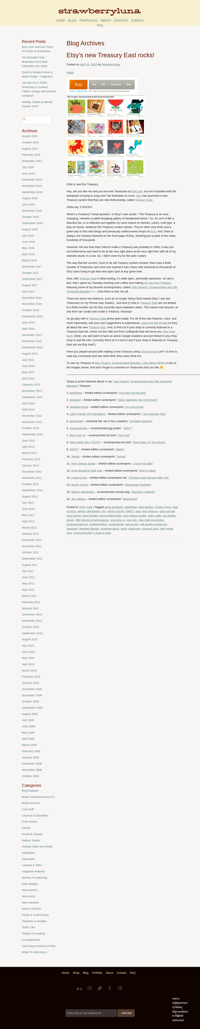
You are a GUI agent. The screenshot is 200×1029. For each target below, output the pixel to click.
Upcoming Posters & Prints (38, 946)
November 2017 (32, 266)
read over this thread (154, 323)
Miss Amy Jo (77, 435)
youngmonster (79, 428)
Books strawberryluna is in (38, 797)
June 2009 (28, 726)
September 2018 (32, 223)
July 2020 (28, 167)
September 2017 (32, 279)
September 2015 (32, 347)
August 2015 (30, 353)
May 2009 (28, 732)
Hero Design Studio (83, 463)
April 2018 (28, 254)
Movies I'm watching (34, 877)
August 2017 (30, 285)
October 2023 (30, 142)
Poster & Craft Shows (35, 914)
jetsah (70, 520)
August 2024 (30, 136)
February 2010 (31, 676)
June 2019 (28, 204)
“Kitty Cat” (123, 435)
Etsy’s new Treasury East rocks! (111, 55)
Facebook (110, 990)
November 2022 (32, 161)
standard (75, 400)
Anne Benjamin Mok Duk (86, 470)
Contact (121, 20)
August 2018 (30, 229)
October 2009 (30, 701)
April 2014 (28, 409)
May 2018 (28, 248)
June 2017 (28, 291)
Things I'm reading (33, 933)
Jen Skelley (78, 499)
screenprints (116, 524)
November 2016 (32, 303)
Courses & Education (35, 815)
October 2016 (30, 310)
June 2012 (28, 508)
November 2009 (32, 695)
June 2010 (28, 651)
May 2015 (28, 372)
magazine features (33, 871)
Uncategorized (31, 939)
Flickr (80, 990)
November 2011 (32, 546)
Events (26, 827)
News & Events (31, 908)
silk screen (132, 524)
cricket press (79, 477)
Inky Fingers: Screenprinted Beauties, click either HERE (130, 363)
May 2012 (28, 515)
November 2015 (32, 341)
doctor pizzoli (79, 484)
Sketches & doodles (34, 921)
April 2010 (28, 664)
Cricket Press (163, 507)
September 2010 (32, 633)
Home (65, 972)
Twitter (100, 990)
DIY (104, 511)
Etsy (139, 195)
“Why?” (127, 428)
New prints (28, 896)
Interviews (28, 859)
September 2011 (32, 558)
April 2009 (28, 738)
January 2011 (30, 608)
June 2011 (28, 577)
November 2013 (32, 422)
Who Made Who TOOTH (85, 442)
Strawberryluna (100, 13)
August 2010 (30, 639)
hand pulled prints (111, 515)
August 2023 (30, 148)
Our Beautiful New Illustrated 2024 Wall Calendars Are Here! (34, 62)
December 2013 (32, 415)
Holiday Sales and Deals (37, 846)
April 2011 (28, 589)
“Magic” (120, 449)
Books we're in (31, 803)
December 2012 (32, 471)
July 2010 (28, 645)
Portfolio (89, 20)
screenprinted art (77, 524)
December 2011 (32, 540)
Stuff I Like (85, 507)
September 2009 (32, 707)
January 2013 (30, 465)
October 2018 (30, 216)
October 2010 (30, 627)
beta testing (145, 507)
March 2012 (29, 527)
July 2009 (28, 720)
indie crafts (154, 515)
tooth (124, 528)
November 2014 (32, 390)
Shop (60, 20)
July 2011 (28, 571)
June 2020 (28, 173)
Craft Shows (29, 821)
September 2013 (32, 434)
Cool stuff (28, 809)
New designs (30, 884)
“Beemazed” (130, 499)
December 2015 (32, 335)
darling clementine (82, 492)
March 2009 (29, 745)
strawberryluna (111, 64)
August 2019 (30, 198)
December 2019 (32, 179)
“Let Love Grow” (134, 407)
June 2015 (28, 366)
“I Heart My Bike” (142, 463)
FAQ (100, 25)
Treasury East (143, 200)
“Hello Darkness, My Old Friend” (137, 400)
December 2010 (32, 614)
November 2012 (32, 477)
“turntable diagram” (141, 421)
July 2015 (28, 359)
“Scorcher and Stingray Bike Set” (148, 477)
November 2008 (32, 769)
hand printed (90, 515)
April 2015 (28, 378)
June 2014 (28, 403)
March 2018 (29, 260)
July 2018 (28, 235)
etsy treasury (150, 511)
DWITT (74, 449)
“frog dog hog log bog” (132, 392)
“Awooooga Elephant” (137, 484)
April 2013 (28, 446)
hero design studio (134, 515)
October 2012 (30, 484)
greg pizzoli (74, 515)
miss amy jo (117, 520)
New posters (30, 890)
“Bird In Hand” (147, 470)
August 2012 (30, 496)
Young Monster (82, 533)
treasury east (150, 528)
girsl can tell (167, 511)
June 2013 (28, 440)
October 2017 (30, 272)
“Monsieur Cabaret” (143, 492)
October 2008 (30, 776)
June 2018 (28, 241)
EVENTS (137, 20)
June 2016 (28, 322)
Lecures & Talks (32, 865)
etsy (138, 511)
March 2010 (29, 670)
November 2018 (32, 210)
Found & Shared (32, 834)
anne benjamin (114, 507)
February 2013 (31, 459)
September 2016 (32, 316)
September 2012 (32, 490)
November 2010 (32, 620)
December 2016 (32, 297)
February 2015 (31, 384)
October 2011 (30, 552)
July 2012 (28, 502)
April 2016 (28, 328)
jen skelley (169, 515)
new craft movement (151, 520)
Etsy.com (137, 191)
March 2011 (29, 595)
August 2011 (30, 564)
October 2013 (30, 428)
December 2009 (32, 689)
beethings (76, 392)
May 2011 (28, 583)
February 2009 (31, 751)
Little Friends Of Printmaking (87, 414)
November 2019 (32, 185)
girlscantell (76, 421)
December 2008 (32, 763)
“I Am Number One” (154, 414)
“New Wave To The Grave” (149, 442)
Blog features (30, 790)
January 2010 (30, 682)
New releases (30, 902)
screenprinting (98, 524)
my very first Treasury (157, 282)
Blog (72, 20)
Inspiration (28, 852)
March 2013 (29, 453)
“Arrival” (121, 456)
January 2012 (30, 533)
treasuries (134, 528)
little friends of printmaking (92, 520)
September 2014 (32, 397)
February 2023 (31, 154)
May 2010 (28, 658)
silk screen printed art (153, 524)
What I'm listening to (34, 952)
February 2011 (31, 602)
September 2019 (32, 192)
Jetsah (75, 456)
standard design (89, 528)
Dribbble (90, 990)
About (105, 20)
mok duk (131, 520)
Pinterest (120, 990)
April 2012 (28, 521)
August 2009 (30, 714)
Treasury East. (98, 327)
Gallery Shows (31, 840)
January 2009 (30, 757)
